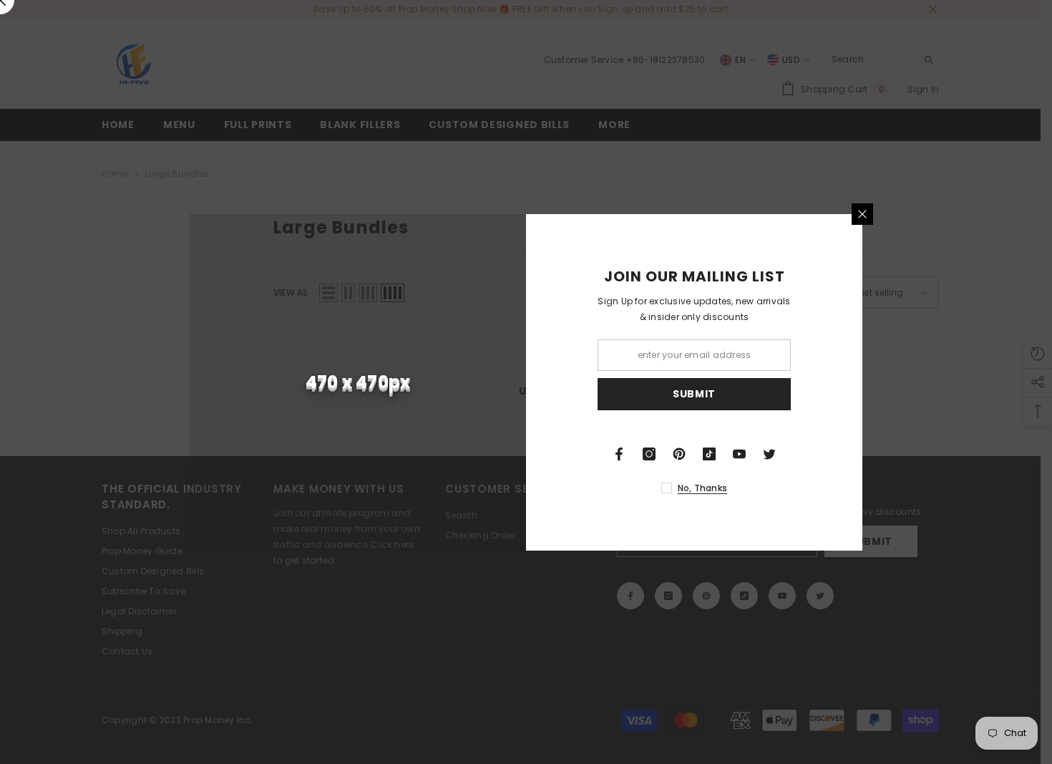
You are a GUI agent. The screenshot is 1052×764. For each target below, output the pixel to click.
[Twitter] (769, 454)
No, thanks (702, 488)
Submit (694, 394)
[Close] (862, 214)
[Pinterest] (679, 454)
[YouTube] (739, 454)
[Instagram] (649, 454)
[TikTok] (709, 454)
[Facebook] (619, 454)
